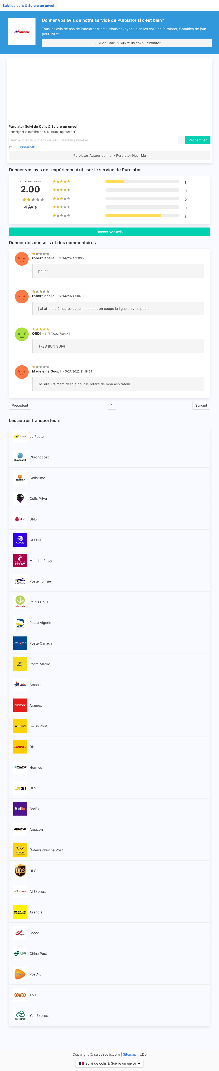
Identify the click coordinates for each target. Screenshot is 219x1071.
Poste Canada (41, 643)
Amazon (36, 829)
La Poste (37, 436)
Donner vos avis (109, 232)
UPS (33, 871)
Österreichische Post (46, 850)
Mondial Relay (41, 560)
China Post (38, 953)
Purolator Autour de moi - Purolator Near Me (109, 155)
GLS (33, 788)
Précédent (20, 405)
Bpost (34, 933)
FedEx (34, 809)
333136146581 (25, 147)
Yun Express (39, 1015)
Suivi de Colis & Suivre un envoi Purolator (127, 43)
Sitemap (129, 1054)
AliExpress (38, 891)
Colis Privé (38, 498)
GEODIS (36, 540)
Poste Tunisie (40, 581)
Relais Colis (39, 602)
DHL (33, 747)
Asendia (36, 912)
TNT (33, 995)
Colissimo (37, 478)
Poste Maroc (40, 664)
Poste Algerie (40, 622)
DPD (33, 519)
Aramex (36, 705)
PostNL (35, 974)
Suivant (201, 405)
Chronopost (39, 457)
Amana (35, 685)
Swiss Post (38, 726)
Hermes (36, 767)
